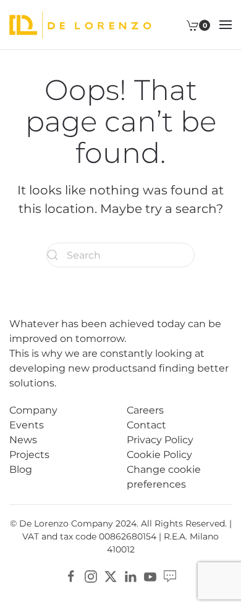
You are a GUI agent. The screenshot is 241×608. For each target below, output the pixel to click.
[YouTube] (150, 575)
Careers (145, 410)
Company (33, 410)
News (23, 440)
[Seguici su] (170, 575)
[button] (225, 24)
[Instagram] (91, 575)
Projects (29, 454)
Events (26, 425)
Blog (20, 469)
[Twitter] (110, 575)
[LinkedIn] (130, 575)
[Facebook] (71, 575)
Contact (146, 425)
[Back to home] (80, 24)
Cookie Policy (159, 454)
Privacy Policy (160, 440)
